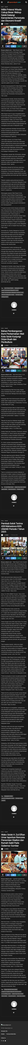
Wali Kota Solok (21, 996)
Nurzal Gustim (12, 489)
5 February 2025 (14, 23)
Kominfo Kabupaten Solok (8, 294)
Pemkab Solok (19, 294)
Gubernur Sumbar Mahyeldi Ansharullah (11, 991)
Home (2, 6)
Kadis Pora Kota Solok (20, 487)
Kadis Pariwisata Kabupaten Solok (10, 290)
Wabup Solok (5, 296)
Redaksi (3, 1034)
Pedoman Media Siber (11, 1034)
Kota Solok (4, 489)
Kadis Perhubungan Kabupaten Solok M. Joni (12, 292)
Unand (3, 800)
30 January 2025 (14, 345)
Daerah (6, 6)
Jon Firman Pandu (9, 288)
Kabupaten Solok (19, 288)
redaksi (6, 23)
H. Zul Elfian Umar (9, 487)
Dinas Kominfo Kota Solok (11, 989)
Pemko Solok (20, 489)
